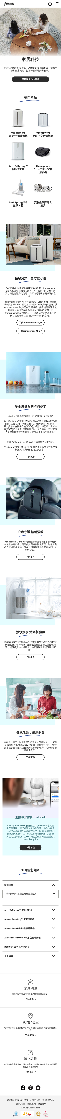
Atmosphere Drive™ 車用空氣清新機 (22, 937)
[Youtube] (38, 1087)
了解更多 (30, 456)
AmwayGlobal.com (30, 1107)
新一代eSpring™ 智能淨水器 (18, 909)
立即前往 (30, 847)
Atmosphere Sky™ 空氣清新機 (19, 919)
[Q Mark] (38, 1113)
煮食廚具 (8, 956)
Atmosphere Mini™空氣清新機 (19, 928)
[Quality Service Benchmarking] (45, 1113)
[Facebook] (22, 1087)
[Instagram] (30, 1087)
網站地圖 (20, 1103)
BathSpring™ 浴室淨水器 (17, 946)
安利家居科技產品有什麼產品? (21, 893)
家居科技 (8, 885)
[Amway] (9, 4)
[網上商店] (50, 4)
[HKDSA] (15, 1113)
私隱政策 (31, 1103)
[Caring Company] (27, 1113)
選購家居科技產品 (30, 79)
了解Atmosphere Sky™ (30, 322)
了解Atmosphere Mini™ (30, 330)
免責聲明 (42, 1103)
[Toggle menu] (57, 4)
